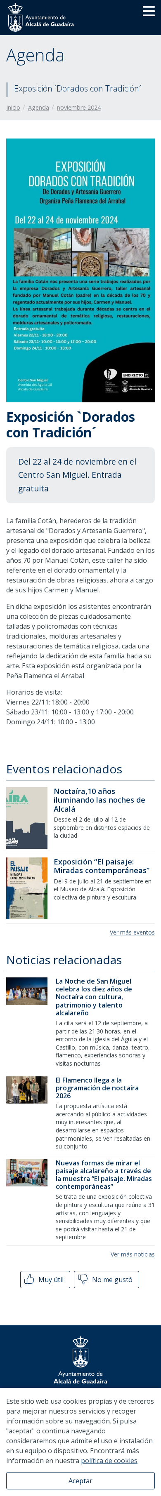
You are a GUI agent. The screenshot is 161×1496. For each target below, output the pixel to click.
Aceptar (80, 1480)
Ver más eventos (132, 932)
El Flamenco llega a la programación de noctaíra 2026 (97, 1088)
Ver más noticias (133, 1254)
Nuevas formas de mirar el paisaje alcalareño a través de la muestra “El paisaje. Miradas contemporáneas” (104, 1174)
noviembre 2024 (79, 107)
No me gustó (111, 1279)
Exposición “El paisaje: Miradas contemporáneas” (101, 866)
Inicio (13, 107)
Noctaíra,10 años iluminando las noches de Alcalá (99, 800)
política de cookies (109, 1460)
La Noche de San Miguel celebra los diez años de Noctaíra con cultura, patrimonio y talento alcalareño (94, 997)
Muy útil (50, 1279)
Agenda (38, 107)
